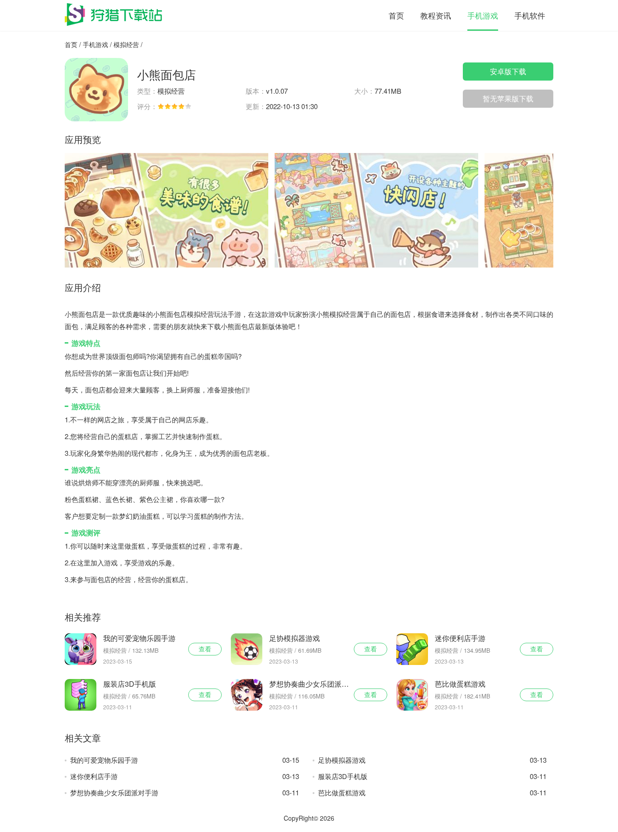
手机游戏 (482, 15)
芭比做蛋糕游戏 (432, 792)
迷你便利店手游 (184, 776)
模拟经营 (126, 44)
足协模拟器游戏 (432, 760)
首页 (396, 15)
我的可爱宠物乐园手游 (184, 760)
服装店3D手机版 (432, 776)
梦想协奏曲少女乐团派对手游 (184, 792)
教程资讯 (435, 15)
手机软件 (529, 15)
